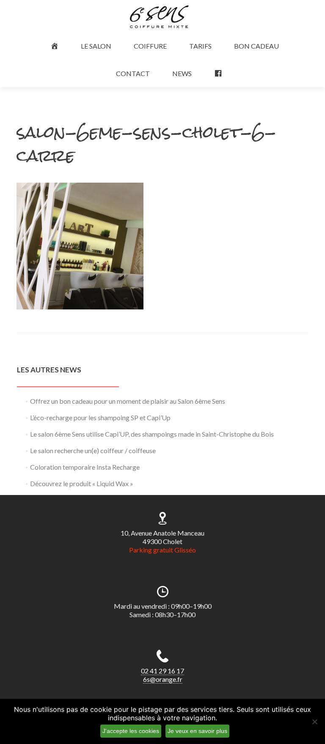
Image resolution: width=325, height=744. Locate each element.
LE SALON (96, 46)
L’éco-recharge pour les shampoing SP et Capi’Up (100, 417)
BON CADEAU (256, 46)
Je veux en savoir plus (197, 731)
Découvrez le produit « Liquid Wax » (81, 483)
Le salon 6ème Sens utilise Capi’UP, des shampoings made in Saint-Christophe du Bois (152, 434)
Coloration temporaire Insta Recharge (85, 467)
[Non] (314, 721)
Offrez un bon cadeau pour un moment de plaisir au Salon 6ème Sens (127, 401)
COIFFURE (150, 46)
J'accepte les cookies (130, 731)
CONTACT (133, 73)
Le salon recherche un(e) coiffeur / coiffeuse (93, 450)
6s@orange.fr (162, 679)
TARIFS (200, 46)
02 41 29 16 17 (162, 671)
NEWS (182, 73)
